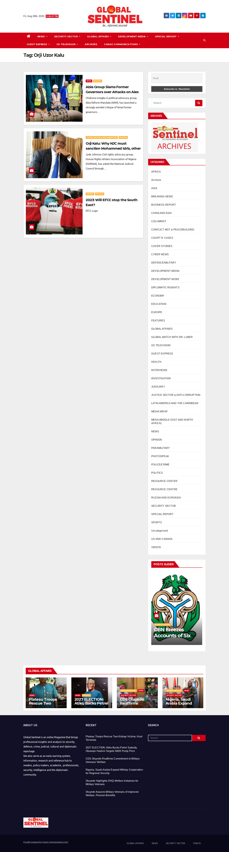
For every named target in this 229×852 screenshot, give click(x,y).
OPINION (90, 194)
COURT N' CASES (162, 238)
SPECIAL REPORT (166, 36)
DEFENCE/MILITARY (163, 262)
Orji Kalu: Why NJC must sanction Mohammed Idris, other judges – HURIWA (113, 148)
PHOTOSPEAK (160, 456)
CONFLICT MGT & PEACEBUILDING (172, 229)
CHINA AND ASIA (161, 213)
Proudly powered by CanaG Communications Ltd (45, 842)
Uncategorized (159, 530)
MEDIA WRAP (159, 411)
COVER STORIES (161, 246)
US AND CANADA (162, 539)
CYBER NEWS (160, 254)
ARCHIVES (91, 44)
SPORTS (156, 522)
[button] (204, 40)
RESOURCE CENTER (164, 481)
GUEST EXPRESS (37, 44)
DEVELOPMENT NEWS (165, 279)
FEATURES (158, 320)
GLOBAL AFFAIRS (98, 36)
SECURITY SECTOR (66, 36)
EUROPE (156, 312)
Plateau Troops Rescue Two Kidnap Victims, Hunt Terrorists (43, 705)
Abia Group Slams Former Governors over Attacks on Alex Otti (112, 92)
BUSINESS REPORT (163, 204)
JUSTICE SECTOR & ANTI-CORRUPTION (102, 137)
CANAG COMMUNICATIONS (121, 44)
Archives (156, 180)
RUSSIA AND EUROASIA (166, 497)
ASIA (154, 188)
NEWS (41, 36)
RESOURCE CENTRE (164, 489)
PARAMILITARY (160, 448)
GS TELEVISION (66, 44)
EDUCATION (158, 304)
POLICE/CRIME (160, 464)
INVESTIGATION (161, 378)
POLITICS (97, 81)
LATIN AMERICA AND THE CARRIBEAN (174, 403)
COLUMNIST (158, 221)
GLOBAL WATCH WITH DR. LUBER (172, 337)
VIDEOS (156, 547)
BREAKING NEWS (162, 196)
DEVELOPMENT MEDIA (132, 36)
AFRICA (156, 171)
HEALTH (156, 362)
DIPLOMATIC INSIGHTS (165, 287)
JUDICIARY (158, 386)
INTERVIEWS (159, 370)
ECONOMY (157, 295)
